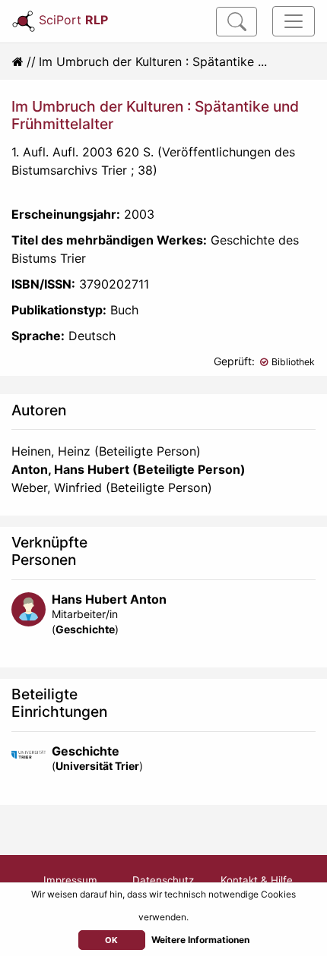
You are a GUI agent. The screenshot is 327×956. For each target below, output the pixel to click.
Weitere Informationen (200, 939)
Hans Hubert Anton (109, 599)
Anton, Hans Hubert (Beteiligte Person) (128, 469)
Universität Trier (97, 765)
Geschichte (85, 629)
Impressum (70, 880)
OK (111, 940)
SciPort (73, 19)
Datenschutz (163, 880)
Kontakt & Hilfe (257, 880)
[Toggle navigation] (293, 21)
